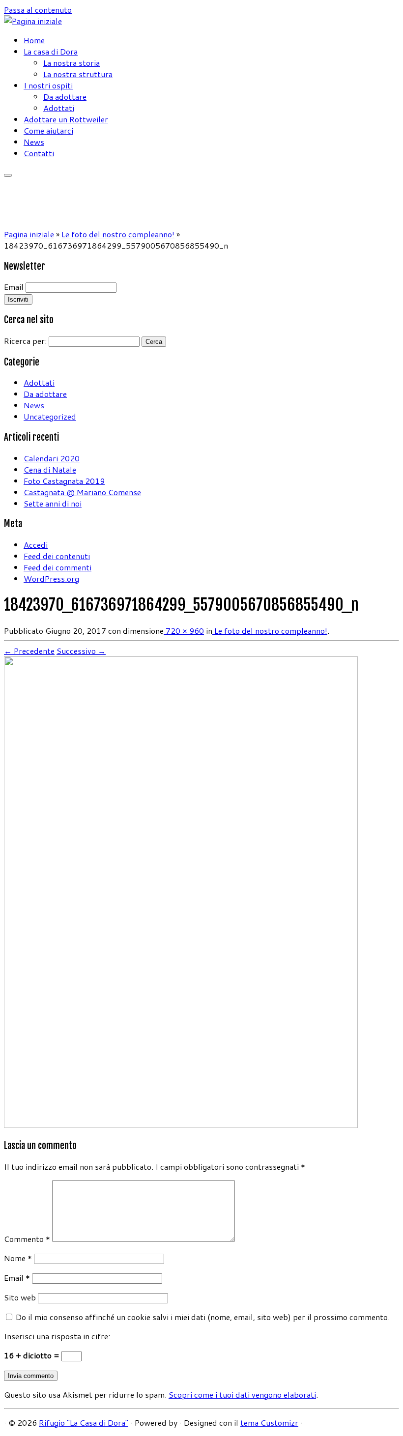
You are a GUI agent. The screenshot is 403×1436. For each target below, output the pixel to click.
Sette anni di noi (53, 503)
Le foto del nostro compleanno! (117, 234)
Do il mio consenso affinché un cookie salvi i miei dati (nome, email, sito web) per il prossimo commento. (203, 1317)
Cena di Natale (50, 469)
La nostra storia (71, 62)
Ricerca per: (25, 340)
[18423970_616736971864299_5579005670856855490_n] (181, 1124)
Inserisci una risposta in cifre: (57, 1336)
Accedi (36, 544)
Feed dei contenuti (57, 556)
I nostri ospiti (48, 85)
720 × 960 (184, 630)
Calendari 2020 (52, 458)
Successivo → (81, 650)
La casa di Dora (51, 51)
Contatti (39, 153)
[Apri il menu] (8, 175)
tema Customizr (269, 1422)
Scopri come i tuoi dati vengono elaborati (242, 1394)
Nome (18, 1258)
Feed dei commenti (57, 567)
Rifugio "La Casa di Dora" (83, 1422)
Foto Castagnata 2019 (64, 480)
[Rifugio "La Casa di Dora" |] (33, 21)
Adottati (58, 107)
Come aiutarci (48, 130)
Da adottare (64, 96)
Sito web (20, 1297)
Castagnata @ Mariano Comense (82, 492)
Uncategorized (50, 416)
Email (14, 286)
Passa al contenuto (38, 9)
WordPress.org (51, 578)
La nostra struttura (78, 74)
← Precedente (29, 650)
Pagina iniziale (29, 234)
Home (34, 40)
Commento (27, 1238)
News (34, 141)
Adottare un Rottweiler (66, 119)
